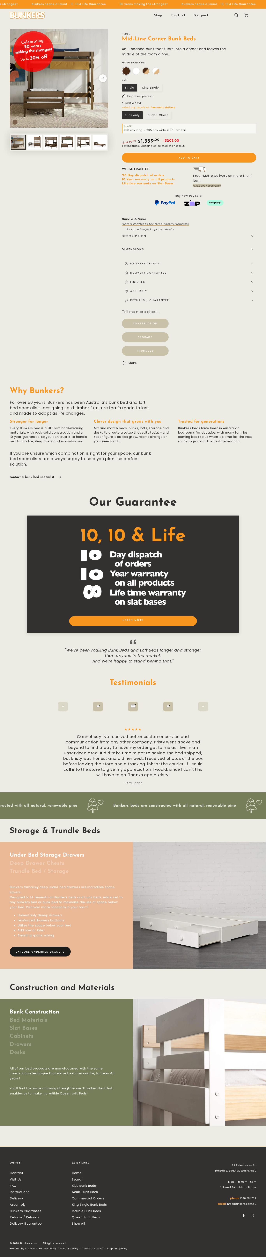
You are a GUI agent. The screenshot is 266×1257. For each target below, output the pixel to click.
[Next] (212, 706)
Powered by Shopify (22, 1248)
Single (131, 89)
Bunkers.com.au (30, 1243)
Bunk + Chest (158, 116)
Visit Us (15, 1179)
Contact (16, 1173)
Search (78, 1179)
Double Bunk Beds (86, 1211)
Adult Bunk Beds (85, 1192)
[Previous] (54, 706)
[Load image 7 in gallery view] (67, 142)
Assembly (18, 1204)
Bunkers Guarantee (25, 1211)
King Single (151, 89)
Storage (145, 337)
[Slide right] (103, 78)
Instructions (19, 1192)
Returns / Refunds (24, 1217)
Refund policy (47, 1248)
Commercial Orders (88, 1198)
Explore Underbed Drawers (40, 952)
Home (125, 34)
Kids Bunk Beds (84, 1185)
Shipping (146, 146)
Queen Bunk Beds (86, 1217)
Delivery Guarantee (26, 1223)
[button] (236, 15)
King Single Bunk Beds (89, 1204)
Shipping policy (117, 1248)
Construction (145, 324)
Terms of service (92, 1248)
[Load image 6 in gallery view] (50, 142)
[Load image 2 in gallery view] (18, 142)
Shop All (78, 1223)
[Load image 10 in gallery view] (99, 142)
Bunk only (134, 116)
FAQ (13, 1185)
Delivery (16, 1198)
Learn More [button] (132, 620)
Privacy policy (69, 1248)
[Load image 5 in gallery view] (34, 142)
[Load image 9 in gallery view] (83, 142)
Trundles (145, 351)
